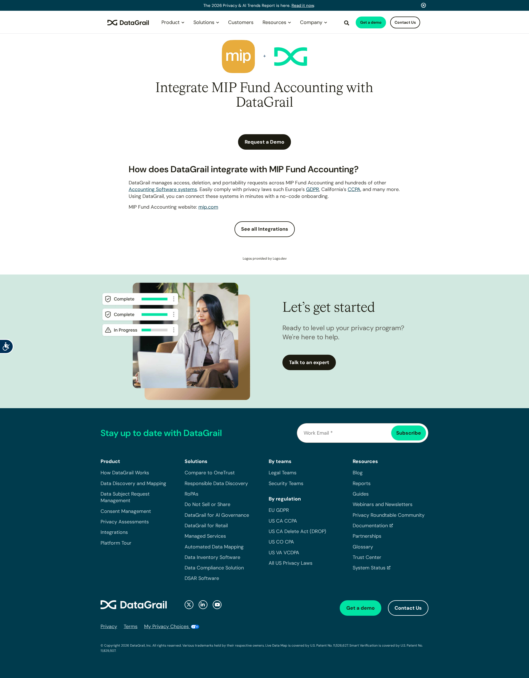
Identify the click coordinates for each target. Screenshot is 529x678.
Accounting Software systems (163, 189)
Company (311, 22)
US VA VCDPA (284, 552)
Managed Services (205, 536)
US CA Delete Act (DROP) (297, 531)
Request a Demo (264, 142)
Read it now (303, 5)
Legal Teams (282, 472)
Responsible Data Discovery (216, 483)
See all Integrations (264, 229)
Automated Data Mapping (214, 547)
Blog (358, 472)
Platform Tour (116, 543)
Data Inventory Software (212, 557)
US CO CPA (281, 542)
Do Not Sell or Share (207, 504)
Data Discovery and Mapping (133, 483)
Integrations (114, 532)
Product (170, 22)
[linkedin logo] (203, 604)
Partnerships (367, 536)
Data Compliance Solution (214, 567)
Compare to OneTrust (210, 472)
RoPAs (191, 494)
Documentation (370, 525)
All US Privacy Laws (290, 563)
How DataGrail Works (125, 472)
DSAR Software (202, 578)
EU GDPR (279, 510)
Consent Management (126, 511)
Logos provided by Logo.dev (265, 258)
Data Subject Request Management (125, 497)
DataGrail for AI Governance (217, 515)
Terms (130, 626)
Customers (240, 22)
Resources (274, 22)
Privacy (109, 626)
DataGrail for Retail (206, 525)
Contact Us (405, 22)
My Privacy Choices (167, 626)
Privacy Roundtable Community (389, 515)
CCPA (354, 189)
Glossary (363, 547)
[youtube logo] (217, 604)
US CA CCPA (283, 521)
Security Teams (286, 483)
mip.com (208, 207)
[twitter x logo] (189, 604)
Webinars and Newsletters (382, 504)
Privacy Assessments (125, 521)
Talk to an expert (309, 362)
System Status (369, 567)
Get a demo (371, 22)
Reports (362, 483)
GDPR (312, 189)
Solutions (203, 22)
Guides (361, 494)
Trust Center (367, 557)
